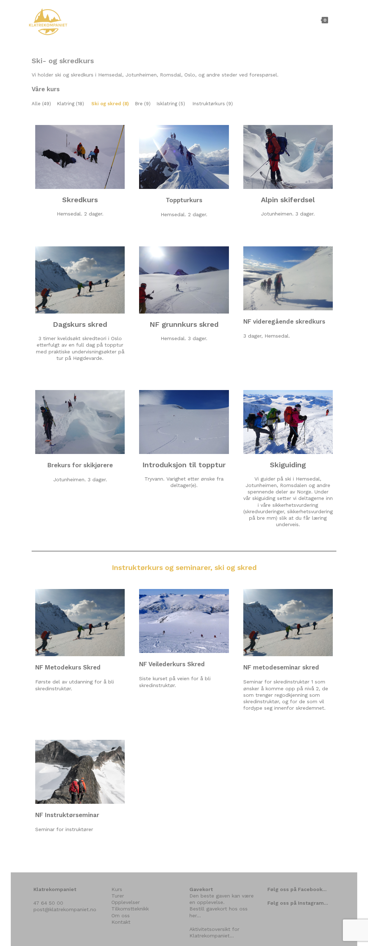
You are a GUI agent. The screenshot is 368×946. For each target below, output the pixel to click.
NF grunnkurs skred (184, 324)
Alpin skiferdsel (288, 199)
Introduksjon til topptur (184, 464)
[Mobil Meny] (335, 20)
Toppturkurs (184, 200)
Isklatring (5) (170, 103)
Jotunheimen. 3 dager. (288, 214)
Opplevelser (125, 902)
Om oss (120, 915)
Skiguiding (288, 464)
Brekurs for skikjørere (80, 465)
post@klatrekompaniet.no (64, 909)
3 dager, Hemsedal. (266, 336)
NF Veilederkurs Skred (172, 664)
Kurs (116, 889)
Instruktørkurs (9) (212, 103)
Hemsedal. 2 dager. (184, 214)
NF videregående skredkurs (284, 321)
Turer (117, 896)
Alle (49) (41, 103)
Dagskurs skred (80, 324)
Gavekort (201, 889)
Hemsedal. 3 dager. (184, 338)
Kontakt (120, 922)
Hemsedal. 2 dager (79, 214)
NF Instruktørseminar (67, 815)
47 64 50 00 (48, 903)
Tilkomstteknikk (130, 909)
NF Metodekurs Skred (68, 667)
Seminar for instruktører (64, 829)
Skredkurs (80, 199)
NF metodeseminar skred (281, 667)
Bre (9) (143, 103)
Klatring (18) (70, 103)
